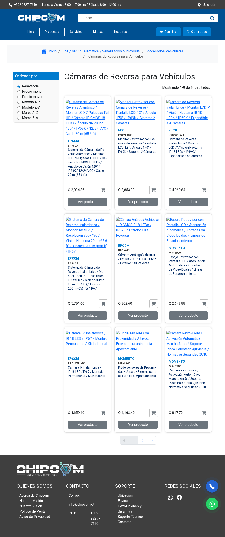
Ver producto (88, 202)
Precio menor (32, 91)
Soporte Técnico (130, 517)
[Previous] (142, 440)
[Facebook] (179, 497)
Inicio (30, 31)
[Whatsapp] (170, 497)
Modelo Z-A (31, 107)
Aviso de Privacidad (34, 517)
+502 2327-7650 (95, 518)
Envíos (123, 501)
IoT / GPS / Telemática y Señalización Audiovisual (102, 51)
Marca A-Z (30, 113)
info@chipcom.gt (81, 504)
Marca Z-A (30, 118)
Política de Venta (32, 511)
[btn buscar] (212, 18)
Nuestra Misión (31, 501)
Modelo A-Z (31, 102)
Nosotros (120, 31)
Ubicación (125, 495)
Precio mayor (32, 97)
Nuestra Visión (30, 506)
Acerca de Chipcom (34, 495)
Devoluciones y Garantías (130, 508)
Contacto (124, 522)
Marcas (98, 31)
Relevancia (30, 86)
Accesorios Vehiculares (165, 51)
